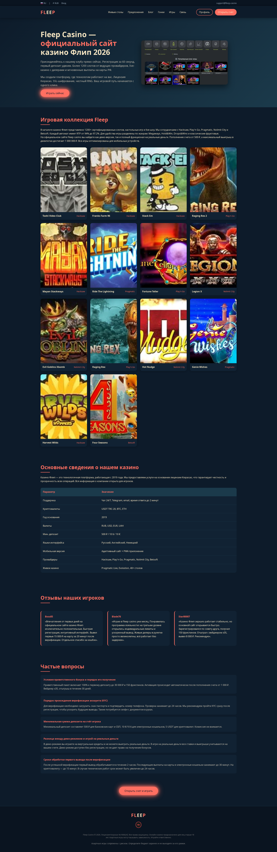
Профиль (204, 12)
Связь (183, 12)
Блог (150, 12)
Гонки (161, 12)
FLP (48, 12)
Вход (63, 3)
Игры (172, 12)
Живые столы (115, 12)
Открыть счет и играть (139, 791)
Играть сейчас (55, 93)
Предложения (136, 12)
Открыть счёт (226, 12)
